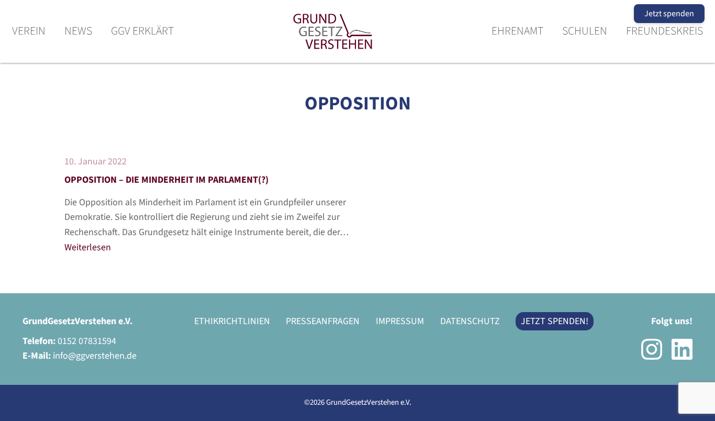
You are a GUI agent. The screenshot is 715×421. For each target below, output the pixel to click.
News (78, 31)
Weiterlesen (87, 247)
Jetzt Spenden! (554, 321)
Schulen (584, 31)
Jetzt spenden (669, 13)
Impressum (400, 321)
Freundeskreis (664, 31)
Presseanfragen (323, 321)
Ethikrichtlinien (232, 321)
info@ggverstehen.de (95, 355)
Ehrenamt (517, 31)
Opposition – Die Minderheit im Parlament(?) (166, 180)
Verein (29, 31)
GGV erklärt (142, 31)
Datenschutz (470, 321)
